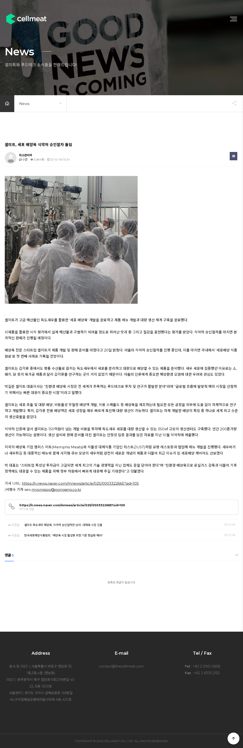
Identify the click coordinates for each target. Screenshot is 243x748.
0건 (24, 159)
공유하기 (232, 103)
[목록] (233, 156)
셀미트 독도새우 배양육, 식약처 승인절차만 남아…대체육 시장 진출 (63, 525)
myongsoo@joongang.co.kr (56, 489)
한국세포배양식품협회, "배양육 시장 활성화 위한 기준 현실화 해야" (63, 535)
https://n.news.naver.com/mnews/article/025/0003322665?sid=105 (80, 483)
